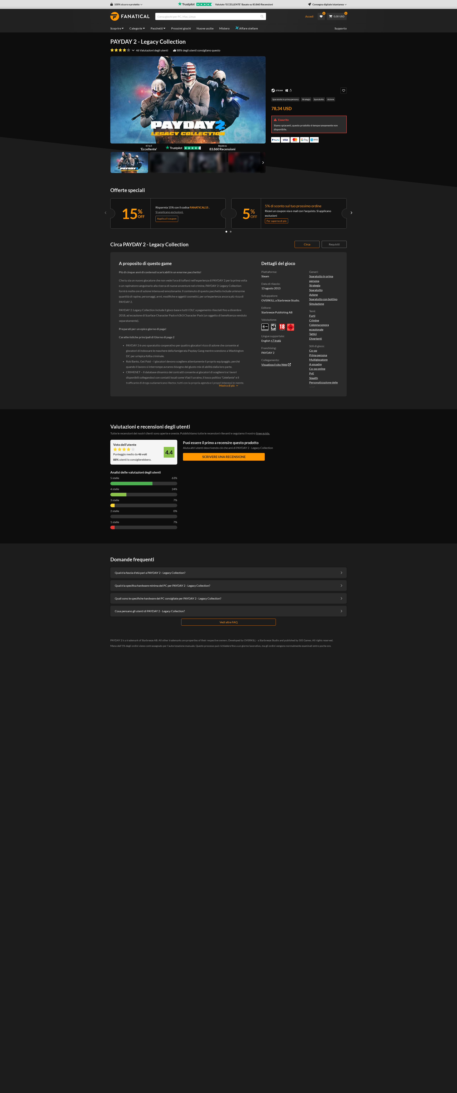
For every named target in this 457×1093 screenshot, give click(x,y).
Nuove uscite (205, 28)
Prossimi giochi (181, 28)
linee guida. (263, 433)
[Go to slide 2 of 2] (230, 231)
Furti (312, 315)
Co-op (313, 350)
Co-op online (317, 368)
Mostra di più (227, 385)
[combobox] (227, 16)
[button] (126, 4)
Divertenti (315, 338)
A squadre (315, 364)
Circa (307, 244)
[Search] (262, 16)
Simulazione (316, 303)
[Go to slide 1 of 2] (226, 231)
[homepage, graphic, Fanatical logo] (130, 16)
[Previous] (105, 212)
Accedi (309, 16)
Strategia (306, 99)
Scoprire (115, 28)
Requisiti (334, 244)
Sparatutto (319, 99)
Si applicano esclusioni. (169, 212)
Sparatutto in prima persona (285, 99)
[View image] (168, 162)
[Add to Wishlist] (343, 90)
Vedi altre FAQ (229, 622)
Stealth (313, 378)
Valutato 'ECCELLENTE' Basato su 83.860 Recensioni (244, 4)
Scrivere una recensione (224, 457)
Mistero (224, 28)
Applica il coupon (167, 218)
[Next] (351, 212)
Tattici (313, 334)
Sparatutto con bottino (323, 299)
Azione (330, 99)
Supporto (341, 28)
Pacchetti (157, 28)
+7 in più (276, 340)
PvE (311, 373)
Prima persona (318, 355)
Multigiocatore (318, 359)
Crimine (314, 320)
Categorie (135, 28)
